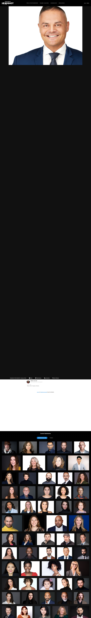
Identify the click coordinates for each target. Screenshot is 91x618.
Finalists (51, 437)
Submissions (38, 378)
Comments (47, 378)
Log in (38, 392)
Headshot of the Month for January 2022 (18, 378)
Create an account (43, 392)
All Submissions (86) (42, 437)
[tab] (42, 437)
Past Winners (56, 378)
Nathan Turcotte (34, 380)
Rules (31, 378)
